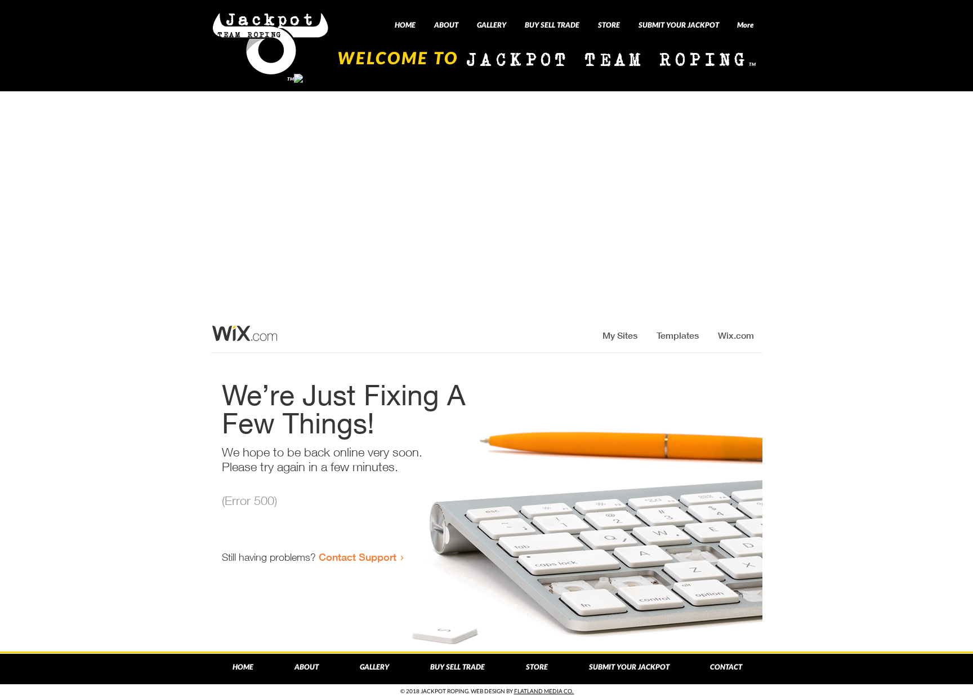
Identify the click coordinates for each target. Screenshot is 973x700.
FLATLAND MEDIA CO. (544, 691)
